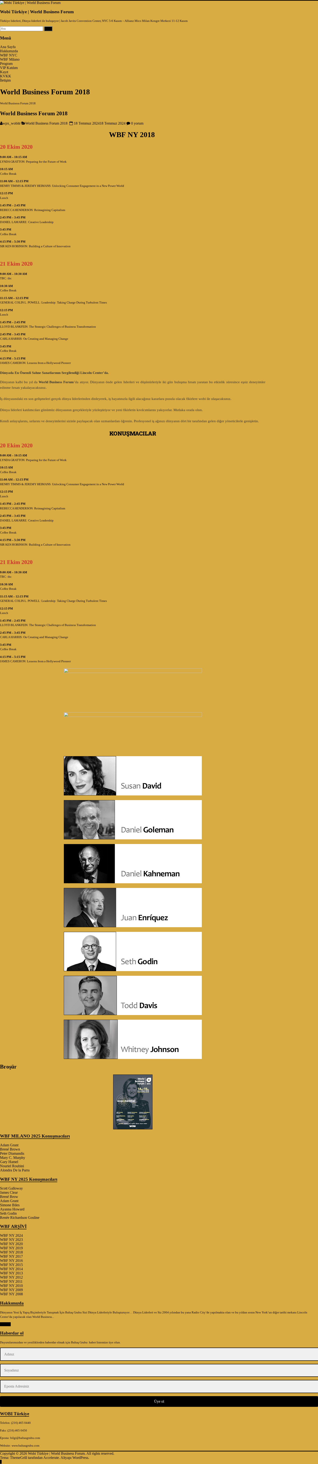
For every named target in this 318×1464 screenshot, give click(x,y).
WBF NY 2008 (11, 1294)
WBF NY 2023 (11, 1240)
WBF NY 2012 (11, 1277)
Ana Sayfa (8, 47)
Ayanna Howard (12, 1209)
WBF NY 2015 (11, 1265)
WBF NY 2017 (11, 1256)
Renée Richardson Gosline (19, 1218)
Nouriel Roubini (12, 1166)
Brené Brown (10, 1149)
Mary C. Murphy (12, 1158)
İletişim (5, 80)
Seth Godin (8, 1213)
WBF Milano (10, 59)
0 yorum (136, 123)
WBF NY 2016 (11, 1261)
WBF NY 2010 (11, 1286)
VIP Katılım (9, 68)
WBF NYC (8, 55)
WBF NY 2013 (11, 1273)
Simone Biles (10, 1205)
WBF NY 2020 (11, 1244)
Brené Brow (9, 1197)
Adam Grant (9, 1145)
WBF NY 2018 (11, 1252)
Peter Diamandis (12, 1153)
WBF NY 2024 (11, 1235)
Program (6, 64)
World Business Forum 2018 (34, 113)
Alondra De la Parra (15, 1170)
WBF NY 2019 (11, 1248)
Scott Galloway (11, 1188)
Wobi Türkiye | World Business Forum (37, 11)
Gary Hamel (9, 1162)
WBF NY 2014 (11, 1269)
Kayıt (4, 72)
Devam (5, 1324)
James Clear (9, 1192)
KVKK (5, 76)
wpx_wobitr (11, 123)
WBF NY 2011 (11, 1281)
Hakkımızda (9, 51)
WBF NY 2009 (11, 1290)
